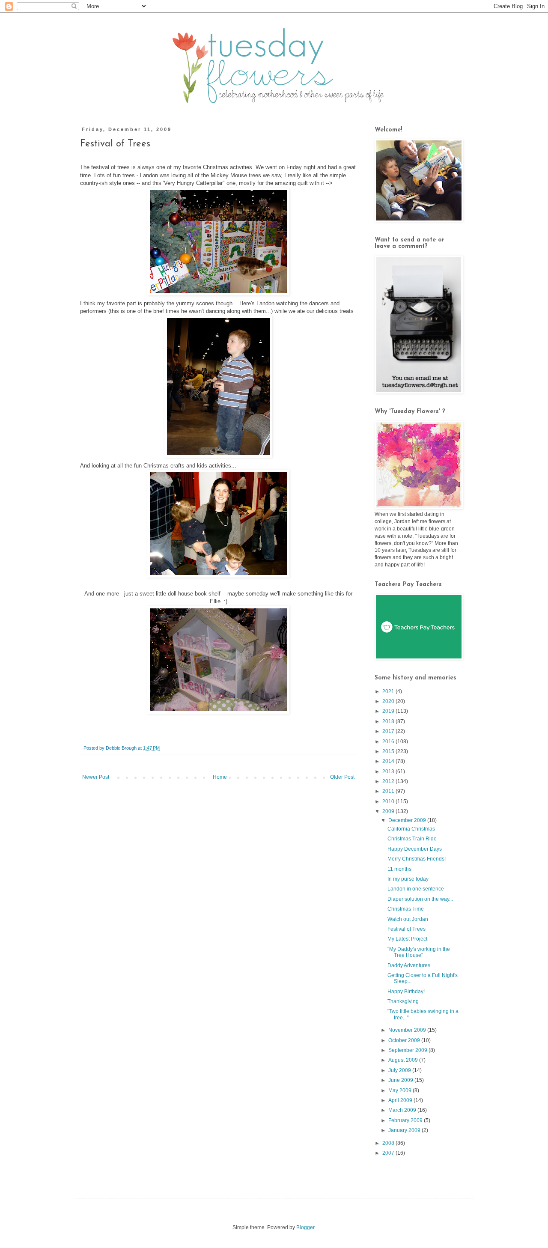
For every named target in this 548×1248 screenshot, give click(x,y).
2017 (389, 731)
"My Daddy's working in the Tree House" (418, 952)
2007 (389, 1153)
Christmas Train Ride (412, 839)
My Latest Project (407, 939)
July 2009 (400, 1070)
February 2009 (406, 1120)
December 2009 (407, 820)
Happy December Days (414, 849)
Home (220, 777)
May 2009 (400, 1090)
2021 (389, 691)
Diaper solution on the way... (420, 899)
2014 (389, 761)
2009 (389, 811)
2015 (389, 751)
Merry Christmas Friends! (416, 859)
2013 (389, 771)
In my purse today (408, 879)
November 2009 (407, 1030)
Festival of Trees (406, 929)
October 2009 (404, 1040)
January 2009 (405, 1130)
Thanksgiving (403, 1001)
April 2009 (401, 1100)
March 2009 (402, 1110)
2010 (389, 801)
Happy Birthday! (406, 992)
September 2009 (408, 1050)
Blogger (305, 1227)
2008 (389, 1143)
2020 (389, 701)
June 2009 (401, 1080)
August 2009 (403, 1060)
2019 (389, 711)
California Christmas (411, 829)
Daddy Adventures (408, 965)
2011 (389, 791)
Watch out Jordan (407, 919)
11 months (399, 869)
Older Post (342, 777)
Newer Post (95, 777)
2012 (389, 781)
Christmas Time (405, 909)
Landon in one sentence (415, 889)
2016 (389, 742)
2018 (389, 721)
